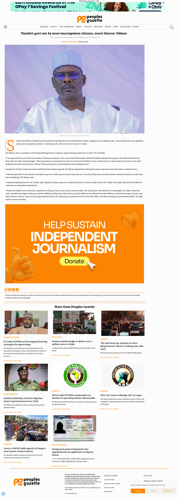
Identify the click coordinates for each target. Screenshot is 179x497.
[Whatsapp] (13, 289)
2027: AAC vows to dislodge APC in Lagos (121, 395)
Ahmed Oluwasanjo (69, 42)
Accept (138, 491)
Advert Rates (108, 491)
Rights (79, 27)
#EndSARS (44, 27)
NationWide (11, 394)
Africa (56, 391)
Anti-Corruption (66, 27)
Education (98, 27)
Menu (9, 27)
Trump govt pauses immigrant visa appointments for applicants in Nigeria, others (73, 452)
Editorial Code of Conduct (112, 483)
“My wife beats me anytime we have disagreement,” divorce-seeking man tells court (121, 346)
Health (108, 27)
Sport (115, 27)
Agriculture (11, 337)
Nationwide (125, 27)
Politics (53, 27)
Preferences (168, 491)
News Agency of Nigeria (13, 361)
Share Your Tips (109, 487)
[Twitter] (9, 289)
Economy (88, 27)
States (104, 339)
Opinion (135, 27)
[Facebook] (6, 289)
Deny (153, 491)
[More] (17, 289)
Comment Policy (109, 479)
